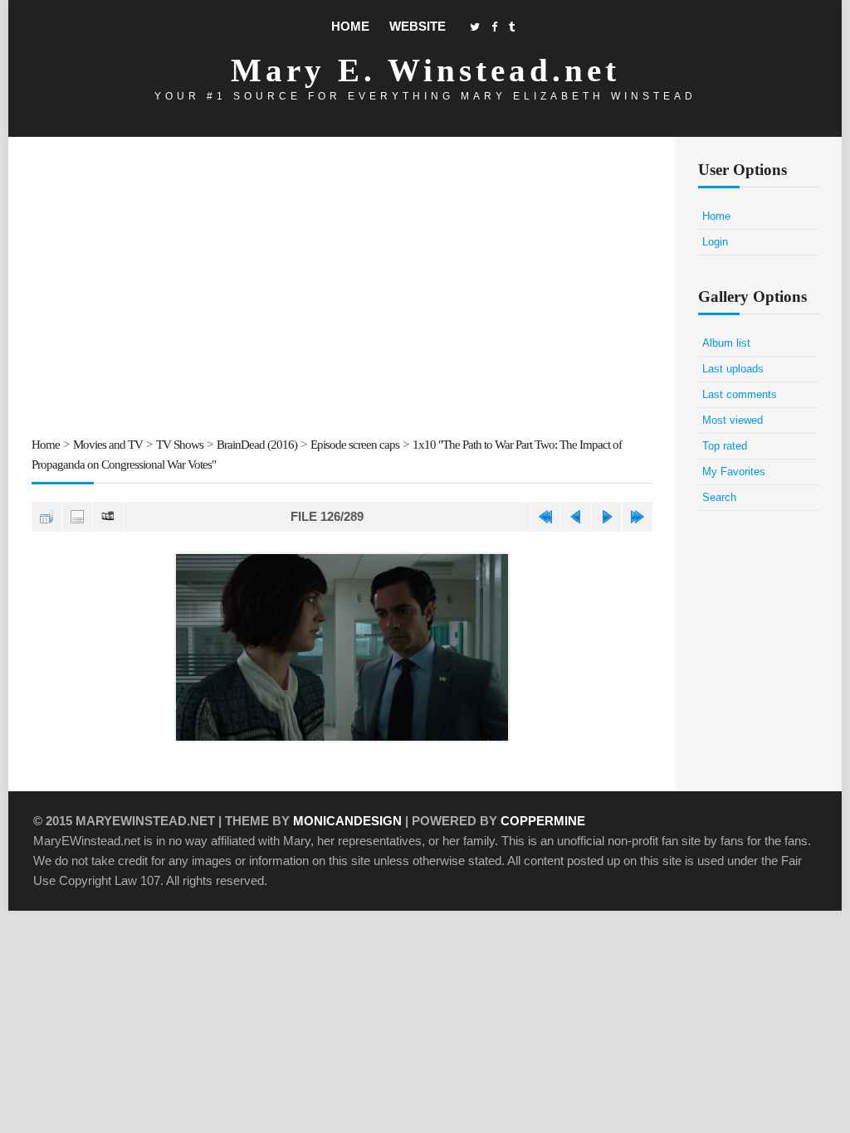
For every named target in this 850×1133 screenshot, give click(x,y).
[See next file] (607, 517)
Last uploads (733, 368)
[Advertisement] (342, 289)
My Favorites (733, 471)
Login (715, 242)
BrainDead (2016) (257, 444)
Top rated (724, 446)
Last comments (739, 394)
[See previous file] (576, 517)
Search (719, 497)
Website (417, 26)
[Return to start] (545, 517)
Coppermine (543, 821)
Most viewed (732, 420)
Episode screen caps (354, 444)
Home (350, 26)
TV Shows (179, 444)
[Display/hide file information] (77, 517)
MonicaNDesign (347, 821)
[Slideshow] (108, 517)
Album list (726, 343)
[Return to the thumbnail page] (46, 517)
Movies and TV (108, 444)
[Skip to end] (637, 517)
